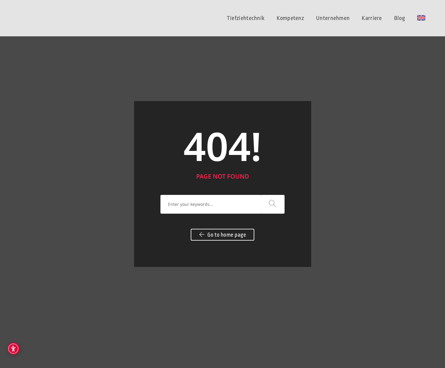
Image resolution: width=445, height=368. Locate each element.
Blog (399, 18)
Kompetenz (290, 18)
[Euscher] (36, 17)
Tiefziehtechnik (246, 18)
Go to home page (226, 235)
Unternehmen (333, 18)
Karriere (372, 18)
